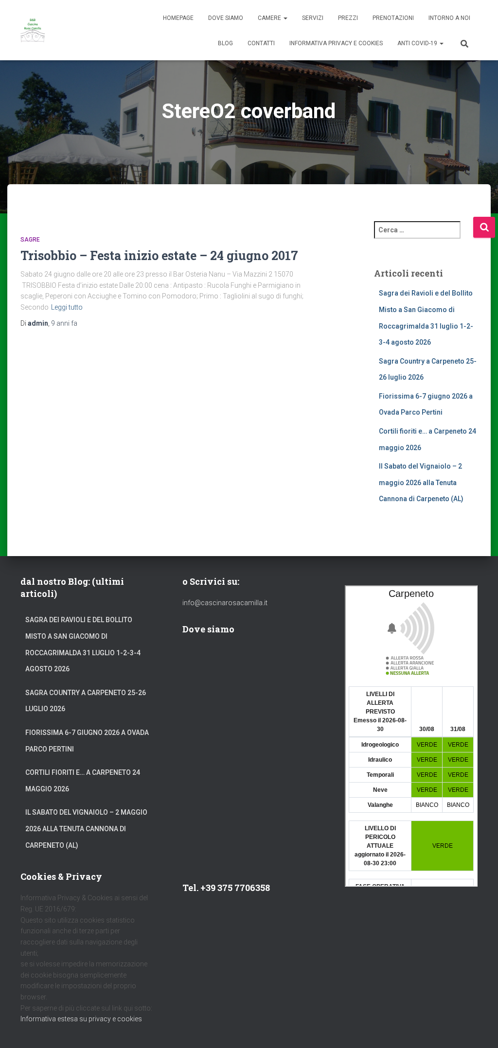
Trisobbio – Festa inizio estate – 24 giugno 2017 (159, 255)
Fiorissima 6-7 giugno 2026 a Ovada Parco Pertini (87, 741)
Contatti (261, 43)
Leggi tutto (67, 307)
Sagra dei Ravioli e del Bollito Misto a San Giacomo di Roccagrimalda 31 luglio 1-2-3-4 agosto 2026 (83, 644)
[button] (285, 18)
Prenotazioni (393, 18)
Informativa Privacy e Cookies (336, 43)
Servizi (312, 18)
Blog (225, 43)
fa (64, 323)
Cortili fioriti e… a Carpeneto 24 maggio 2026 (82, 781)
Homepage (178, 18)
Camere (270, 18)
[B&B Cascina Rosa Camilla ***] (32, 30)
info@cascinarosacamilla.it (224, 603)
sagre (30, 239)
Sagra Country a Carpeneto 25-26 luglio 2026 (85, 701)
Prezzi (348, 18)
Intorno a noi (449, 18)
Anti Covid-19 (418, 43)
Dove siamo (225, 18)
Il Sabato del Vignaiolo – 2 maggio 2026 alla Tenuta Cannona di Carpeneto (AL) (421, 482)
